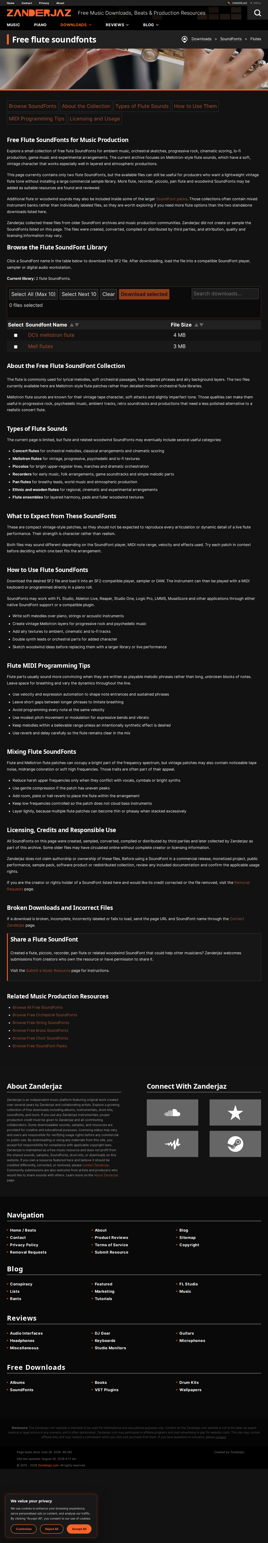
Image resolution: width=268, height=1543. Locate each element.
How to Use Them (195, 106)
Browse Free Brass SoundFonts (40, 1030)
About (60, 3)
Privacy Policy (24, 1245)
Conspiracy (21, 1284)
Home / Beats (23, 1230)
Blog (148, 25)
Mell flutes (40, 346)
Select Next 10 (79, 294)
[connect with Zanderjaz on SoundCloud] (172, 1112)
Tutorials (103, 1298)
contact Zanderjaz (95, 1165)
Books (101, 1382)
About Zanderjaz (106, 1175)
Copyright (189, 1245)
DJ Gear (102, 1333)
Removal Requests (28, 1252)
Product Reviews (111, 1237)
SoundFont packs (171, 199)
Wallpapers (190, 1390)
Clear (108, 294)
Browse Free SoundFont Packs (40, 1046)
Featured (103, 1284)
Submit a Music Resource (48, 970)
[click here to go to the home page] (184, 39)
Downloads (74, 25)
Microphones (192, 1340)
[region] (51, 1516)
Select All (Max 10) (33, 294)
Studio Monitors (110, 1348)
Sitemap (187, 1237)
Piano (40, 25)
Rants (15, 1298)
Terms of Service (112, 1245)
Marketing (105, 1291)
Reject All (51, 1529)
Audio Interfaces (26, 1333)
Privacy (44, 3)
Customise (24, 1529)
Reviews (115, 25)
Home (10, 3)
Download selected (144, 294)
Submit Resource (112, 1252)
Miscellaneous (24, 1348)
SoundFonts (22, 1390)
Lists (15, 1291)
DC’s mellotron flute (51, 335)
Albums (17, 1382)
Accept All (79, 1529)
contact (220, 1437)
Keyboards (105, 1340)
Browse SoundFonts (33, 106)
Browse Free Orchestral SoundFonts (45, 1015)
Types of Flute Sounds (142, 106)
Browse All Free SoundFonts (38, 1007)
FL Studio (188, 1284)
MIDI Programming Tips (36, 119)
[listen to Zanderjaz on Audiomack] (172, 1144)
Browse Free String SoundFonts (41, 1022)
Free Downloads (36, 1367)
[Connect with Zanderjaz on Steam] (235, 1144)
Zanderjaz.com (48, 1465)
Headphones (22, 1340)
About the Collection (86, 106)
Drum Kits (189, 1382)
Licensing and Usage (95, 119)
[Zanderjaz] (39, 12)
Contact (27, 3)
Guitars (186, 1333)
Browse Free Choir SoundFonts (40, 1038)
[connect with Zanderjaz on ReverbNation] (235, 1112)
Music (13, 25)
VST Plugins (107, 1390)
